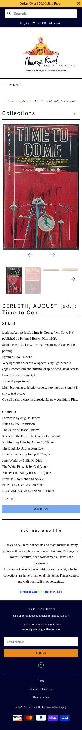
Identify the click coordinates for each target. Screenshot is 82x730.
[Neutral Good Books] (41, 54)
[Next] (52, 254)
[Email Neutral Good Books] (41, 665)
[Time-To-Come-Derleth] (41, 187)
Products (23, 101)
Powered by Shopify (56, 707)
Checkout (55, 23)
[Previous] (30, 254)
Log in (24, 23)
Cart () (40, 23)
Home (41, 680)
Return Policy (41, 697)
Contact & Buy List (41, 688)
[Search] (9, 13)
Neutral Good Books (34, 707)
